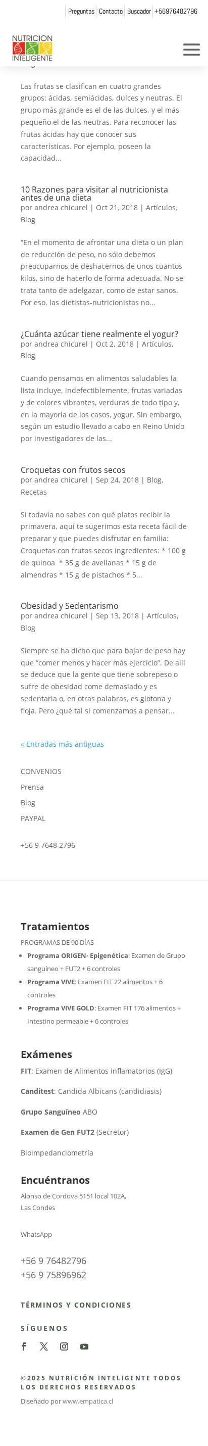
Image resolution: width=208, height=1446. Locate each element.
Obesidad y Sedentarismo (70, 605)
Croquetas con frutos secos (73, 469)
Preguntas (81, 11)
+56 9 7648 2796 (48, 845)
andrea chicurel (61, 207)
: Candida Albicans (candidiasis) (91, 1091)
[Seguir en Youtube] (84, 1346)
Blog (28, 219)
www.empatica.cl (88, 1401)
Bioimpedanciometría (57, 1153)
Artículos (161, 207)
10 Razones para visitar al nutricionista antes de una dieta (94, 193)
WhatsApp (36, 1234)
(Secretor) (75, 1132)
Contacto (111, 11)
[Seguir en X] (44, 1346)
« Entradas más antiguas (62, 744)
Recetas (34, 492)
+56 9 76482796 (53, 1261)
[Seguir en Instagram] (64, 1346)
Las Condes (38, 1207)
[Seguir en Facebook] (24, 1346)
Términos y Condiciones (76, 1305)
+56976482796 (175, 11)
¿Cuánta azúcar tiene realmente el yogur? (99, 334)
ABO (59, 1112)
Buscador (139, 11)
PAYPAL (33, 818)
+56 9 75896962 (53, 1275)
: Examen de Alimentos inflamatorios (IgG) (96, 1071)
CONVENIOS (41, 771)
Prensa (32, 787)
